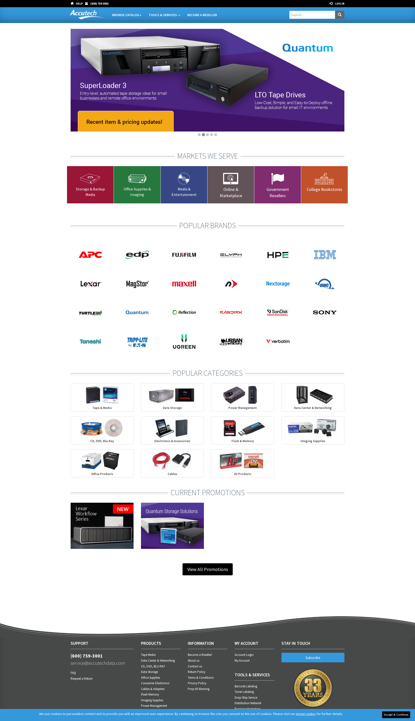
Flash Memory (150, 694)
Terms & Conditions (201, 678)
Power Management (154, 706)
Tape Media (148, 655)
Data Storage (149, 672)
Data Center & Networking (158, 660)
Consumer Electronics (155, 683)
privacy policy (306, 714)
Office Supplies (150, 678)
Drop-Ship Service (246, 698)
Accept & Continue (396, 715)
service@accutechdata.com (98, 663)
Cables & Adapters (153, 689)
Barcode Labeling (246, 686)
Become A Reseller (202, 15)
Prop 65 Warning (198, 689)
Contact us (195, 666)
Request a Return (82, 679)
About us (193, 660)
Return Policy (196, 672)
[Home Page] (73, 3)
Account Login (244, 655)
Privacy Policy (197, 683)
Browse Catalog (125, 15)
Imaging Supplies (152, 700)
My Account (242, 660)
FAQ (73, 673)
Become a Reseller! (200, 655)
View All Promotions (207, 569)
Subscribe (312, 657)
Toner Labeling (244, 692)
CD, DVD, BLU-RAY (153, 666)
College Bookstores (324, 189)
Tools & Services (163, 15)
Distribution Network (248, 703)
